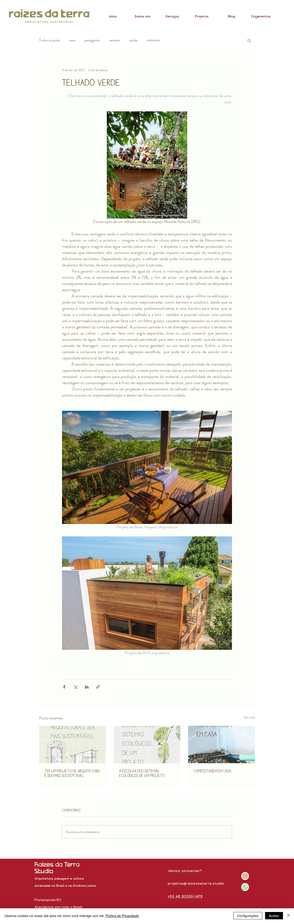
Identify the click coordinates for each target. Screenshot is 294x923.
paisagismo (92, 40)
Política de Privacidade (122, 915)
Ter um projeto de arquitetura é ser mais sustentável (72, 773)
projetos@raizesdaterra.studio (196, 883)
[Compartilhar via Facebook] (64, 687)
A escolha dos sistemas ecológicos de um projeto (142, 773)
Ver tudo (249, 717)
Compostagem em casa (212, 771)
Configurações (247, 915)
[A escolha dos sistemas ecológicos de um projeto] (147, 744)
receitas (114, 40)
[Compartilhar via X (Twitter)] (75, 687)
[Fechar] (288, 915)
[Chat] (245, 876)
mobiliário (153, 40)
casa (72, 40)
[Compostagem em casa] (221, 744)
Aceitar (274, 915)
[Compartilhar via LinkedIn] (87, 687)
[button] (249, 40)
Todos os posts (49, 40)
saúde (133, 40)
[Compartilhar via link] (98, 687)
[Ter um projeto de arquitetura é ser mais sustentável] (72, 744)
